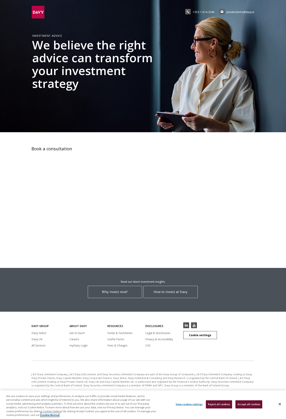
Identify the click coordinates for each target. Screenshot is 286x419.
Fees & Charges (117, 345)
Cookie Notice (50, 415)
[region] (143, 404)
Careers (74, 339)
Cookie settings (200, 335)
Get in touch (77, 333)
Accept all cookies (249, 404)
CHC (148, 345)
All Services (39, 345)
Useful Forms (115, 339)
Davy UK (37, 339)
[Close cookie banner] (279, 404)
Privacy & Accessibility (159, 339)
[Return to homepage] (41, 12)
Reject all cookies (219, 404)
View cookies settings (189, 404)
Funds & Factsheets (119, 333)
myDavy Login (78, 346)
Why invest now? (115, 292)
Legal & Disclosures (157, 333)
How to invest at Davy (171, 292)
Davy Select (39, 333)
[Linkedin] (186, 325)
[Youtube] (194, 325)
